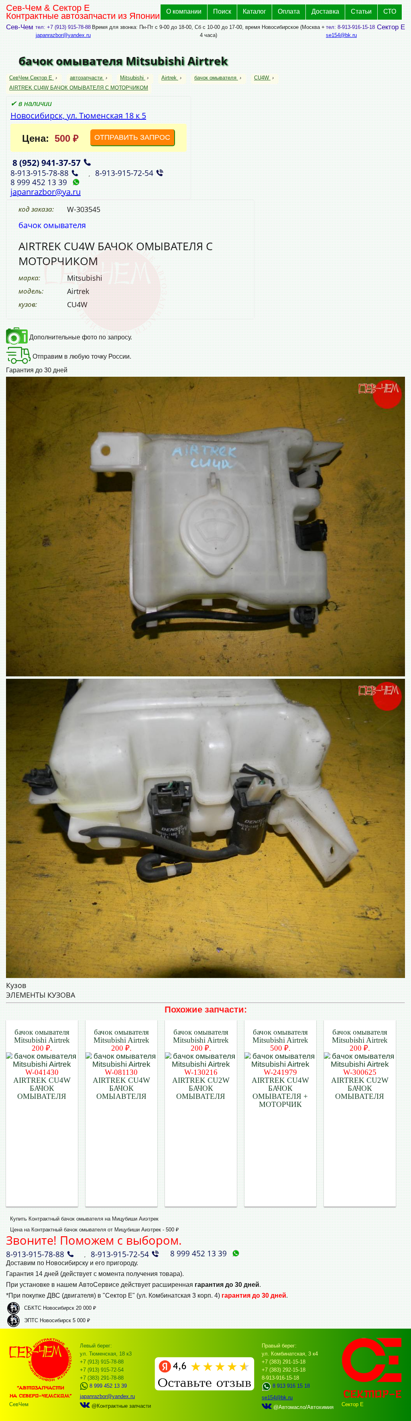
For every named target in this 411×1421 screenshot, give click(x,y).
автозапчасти (86, 78)
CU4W (261, 78)
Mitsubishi (132, 78)
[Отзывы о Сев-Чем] (204, 1389)
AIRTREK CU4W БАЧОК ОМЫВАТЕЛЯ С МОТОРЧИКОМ (78, 88)
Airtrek (169, 78)
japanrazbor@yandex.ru (63, 35)
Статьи (361, 11)
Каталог (254, 11)
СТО (389, 11)
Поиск (222, 11)
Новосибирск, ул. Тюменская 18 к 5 (78, 115)
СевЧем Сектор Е (31, 78)
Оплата (289, 11)
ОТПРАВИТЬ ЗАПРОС (132, 137)
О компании (183, 11)
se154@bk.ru (341, 35)
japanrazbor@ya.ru (45, 191)
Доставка (325, 11)
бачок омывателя (215, 78)
